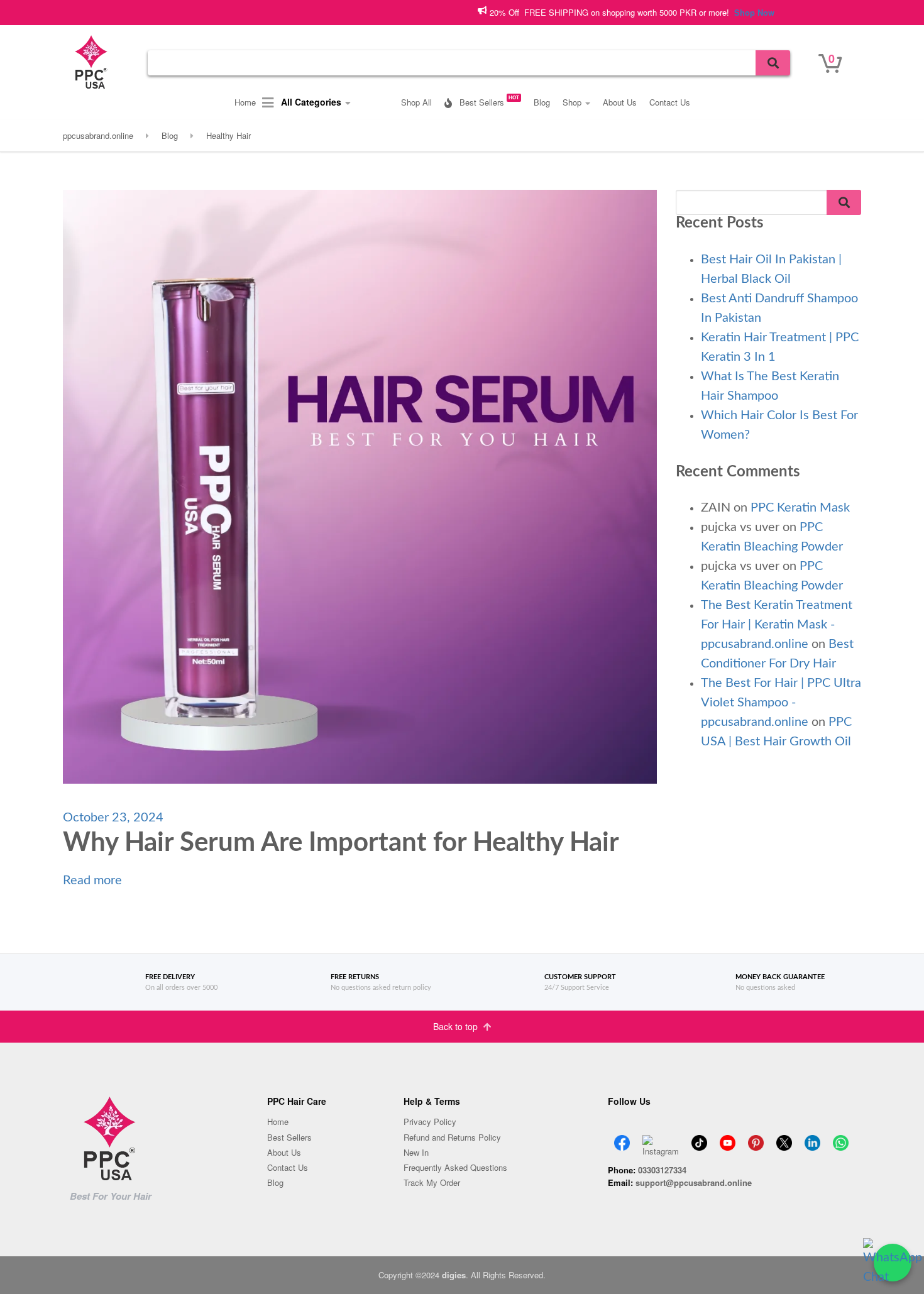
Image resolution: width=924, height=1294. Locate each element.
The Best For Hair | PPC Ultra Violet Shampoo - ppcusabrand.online (781, 702)
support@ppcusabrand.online (693, 1182)
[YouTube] (727, 1139)
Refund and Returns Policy (452, 1137)
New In (416, 1152)
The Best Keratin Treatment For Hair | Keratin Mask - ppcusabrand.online (776, 624)
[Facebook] (622, 1139)
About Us (620, 102)
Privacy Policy (430, 1121)
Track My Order (432, 1182)
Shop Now (699, 12)
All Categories (309, 102)
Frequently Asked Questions (455, 1167)
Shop (572, 102)
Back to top (456, 1026)
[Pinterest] (756, 1139)
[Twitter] (784, 1139)
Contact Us (669, 102)
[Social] (841, 1139)
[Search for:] (469, 62)
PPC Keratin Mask (800, 508)
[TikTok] (699, 1139)
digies (454, 1275)
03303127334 (662, 1170)
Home (245, 102)
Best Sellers (488, 101)
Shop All (416, 102)
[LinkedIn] (812, 1139)
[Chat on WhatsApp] (892, 1262)
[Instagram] (660, 1139)
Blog (542, 102)
